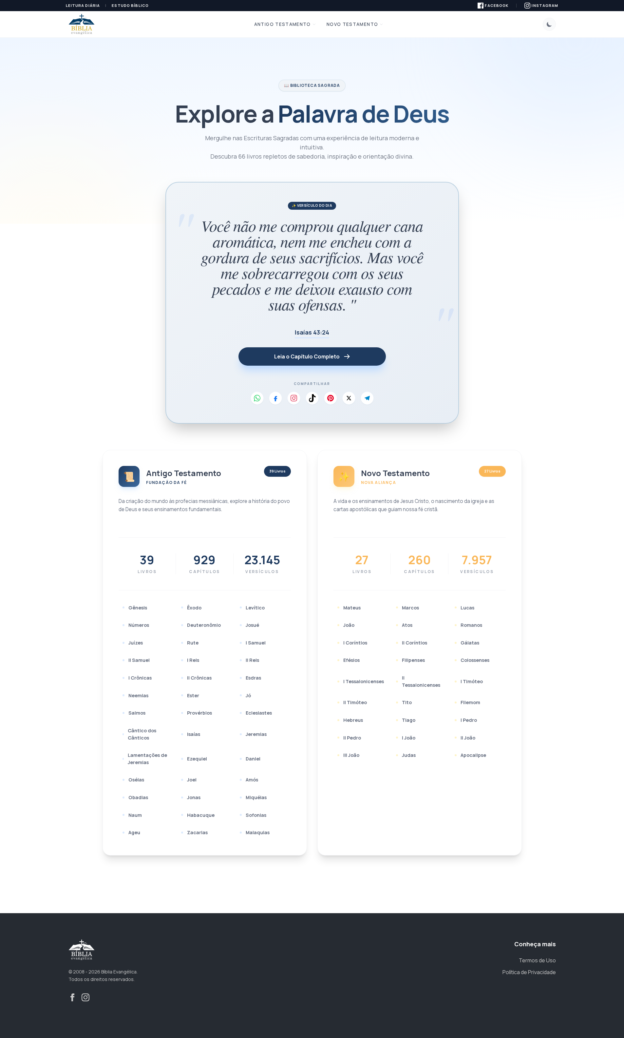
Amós (252, 780)
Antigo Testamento (282, 24)
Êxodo (194, 608)
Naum (135, 815)
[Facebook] (275, 398)
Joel (192, 780)
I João (408, 738)
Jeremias (256, 734)
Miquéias (256, 797)
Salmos (136, 713)
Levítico (255, 608)
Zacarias (197, 832)
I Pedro (469, 720)
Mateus (352, 608)
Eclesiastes (259, 713)
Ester (193, 695)
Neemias (138, 695)
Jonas (193, 797)
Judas (409, 755)
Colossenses (475, 660)
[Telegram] (367, 398)
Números (138, 625)
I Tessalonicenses (363, 681)
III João (351, 755)
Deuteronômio (204, 625)
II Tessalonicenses (421, 681)
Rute (193, 643)
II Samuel (139, 660)
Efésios (351, 660)
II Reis (252, 660)
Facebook (496, 5)
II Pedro (352, 738)
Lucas (467, 608)
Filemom (470, 702)
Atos (407, 625)
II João (468, 738)
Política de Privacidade (529, 972)
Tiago (408, 720)
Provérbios (199, 713)
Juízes (135, 643)
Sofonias (256, 815)
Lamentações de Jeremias (147, 758)
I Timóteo (472, 681)
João (348, 625)
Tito (407, 702)
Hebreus (353, 720)
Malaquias (258, 832)
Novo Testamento (352, 24)
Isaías (193, 734)
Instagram (545, 5)
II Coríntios (414, 643)
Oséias (136, 780)
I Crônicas (140, 678)
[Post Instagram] (293, 398)
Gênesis (137, 608)
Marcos (410, 608)
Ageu (134, 832)
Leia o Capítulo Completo (307, 356)
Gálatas (470, 643)
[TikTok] (312, 398)
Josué (252, 625)
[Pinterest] (330, 398)
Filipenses (413, 660)
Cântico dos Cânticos (142, 734)
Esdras (253, 678)
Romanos (471, 625)
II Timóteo (355, 702)
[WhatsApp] (257, 398)
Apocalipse (473, 755)
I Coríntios (355, 643)
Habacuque (201, 815)
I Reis (193, 660)
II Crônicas (199, 678)
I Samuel (256, 643)
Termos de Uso (537, 960)
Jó (248, 695)
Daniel (253, 759)
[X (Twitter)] (348, 398)
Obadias (138, 797)
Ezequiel (197, 759)
